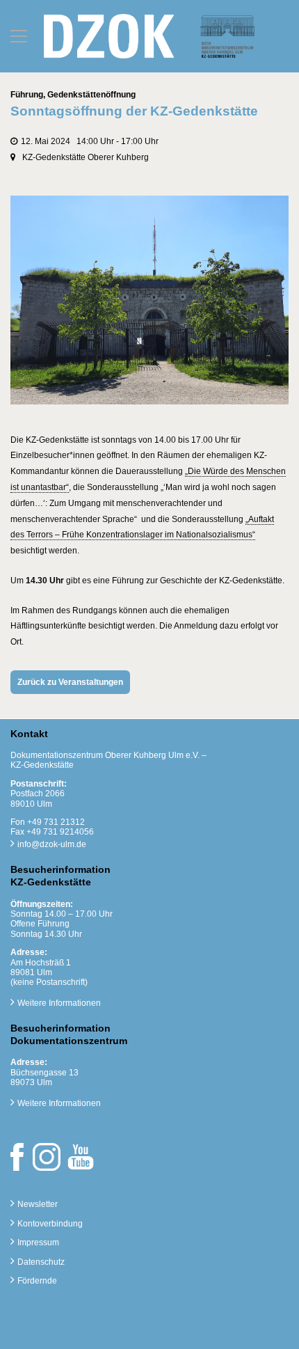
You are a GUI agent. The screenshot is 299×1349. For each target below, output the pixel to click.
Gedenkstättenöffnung (91, 95)
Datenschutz (41, 1262)
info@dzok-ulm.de (51, 844)
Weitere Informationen (59, 1003)
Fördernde (37, 1281)
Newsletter (37, 1204)
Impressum (38, 1242)
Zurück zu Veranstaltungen (70, 682)
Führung (26, 95)
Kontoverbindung (50, 1224)
